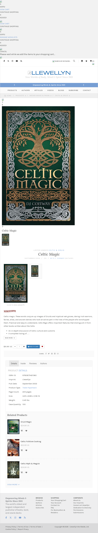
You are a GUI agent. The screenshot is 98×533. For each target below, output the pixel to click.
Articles (39, 505)
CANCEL (3, 51)
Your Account (56, 503)
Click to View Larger (15, 305)
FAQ (52, 508)
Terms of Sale (35, 527)
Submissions (78, 513)
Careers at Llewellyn (81, 505)
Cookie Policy (10, 529)
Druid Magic (26, 422)
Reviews (33, 363)
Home (9, 95)
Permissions (78, 510)
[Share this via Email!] (58, 354)
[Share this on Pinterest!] (52, 354)
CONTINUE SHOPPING (9, 12)
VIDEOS (50, 90)
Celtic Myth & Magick (30, 463)
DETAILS (23, 370)
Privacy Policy (10, 527)
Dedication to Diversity (82, 508)
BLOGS (61, 90)
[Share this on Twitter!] (49, 354)
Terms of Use (23, 527)
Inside (23, 363)
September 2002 (32, 258)
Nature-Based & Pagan (40, 95)
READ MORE (9, 338)
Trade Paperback (29, 388)
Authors (43, 363)
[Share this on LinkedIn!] (55, 354)
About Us (76, 500)
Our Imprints (78, 503)
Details (14, 363)
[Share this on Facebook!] (46, 354)
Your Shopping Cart (58, 500)
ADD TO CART (34, 346)
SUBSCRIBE (73, 90)
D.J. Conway (59, 258)
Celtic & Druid (62, 95)
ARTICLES (38, 90)
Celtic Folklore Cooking (31, 441)
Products (20, 95)
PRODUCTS (12, 90)
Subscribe (40, 508)
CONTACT (87, 90)
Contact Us (55, 505)
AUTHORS (26, 90)
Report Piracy (23, 529)
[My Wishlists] (86, 61)
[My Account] (82, 61)
